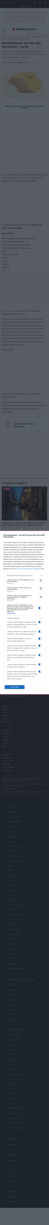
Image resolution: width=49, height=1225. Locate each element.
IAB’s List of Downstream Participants (27, 569)
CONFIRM (14, 687)
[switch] (40, 580)
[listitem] (24, 575)
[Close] (44, 535)
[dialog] (24, 612)
